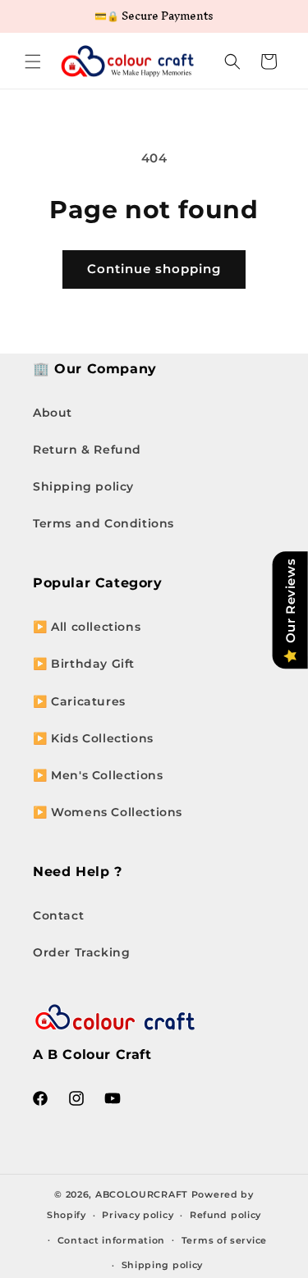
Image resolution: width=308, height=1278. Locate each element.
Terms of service (224, 1240)
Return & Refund (87, 449)
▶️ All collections (86, 626)
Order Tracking (81, 952)
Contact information (111, 1240)
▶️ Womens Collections (107, 812)
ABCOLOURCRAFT (141, 1194)
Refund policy (225, 1215)
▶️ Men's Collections (98, 775)
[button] (33, 61)
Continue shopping (154, 268)
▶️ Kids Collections (93, 738)
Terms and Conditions (103, 523)
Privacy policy (137, 1215)
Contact (58, 915)
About (52, 412)
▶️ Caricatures (79, 701)
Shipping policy (83, 486)
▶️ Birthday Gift (84, 663)
